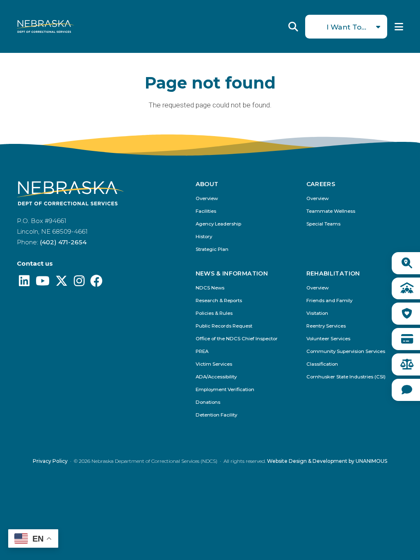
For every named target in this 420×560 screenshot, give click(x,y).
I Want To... (346, 27)
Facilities (206, 211)
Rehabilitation (333, 274)
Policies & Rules (214, 313)
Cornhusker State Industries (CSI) (346, 377)
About (207, 184)
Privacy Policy (50, 461)
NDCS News (210, 288)
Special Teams (323, 224)
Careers (320, 184)
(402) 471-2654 (63, 242)
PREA (202, 351)
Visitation (317, 313)
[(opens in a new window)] (24, 283)
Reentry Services (326, 326)
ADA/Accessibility (216, 377)
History (204, 236)
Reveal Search (293, 27)
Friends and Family (329, 300)
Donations (208, 402)
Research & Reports (219, 300)
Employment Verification (225, 389)
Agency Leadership (218, 224)
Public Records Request (224, 326)
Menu (399, 27)
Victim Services (214, 364)
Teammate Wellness (330, 211)
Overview (207, 198)
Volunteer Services (328, 338)
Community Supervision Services (345, 351)
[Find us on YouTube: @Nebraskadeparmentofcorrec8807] (43, 283)
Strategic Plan (212, 249)
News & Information (232, 274)
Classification (322, 364)
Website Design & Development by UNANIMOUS (327, 461)
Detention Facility (216, 415)
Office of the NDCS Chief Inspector (237, 338)
